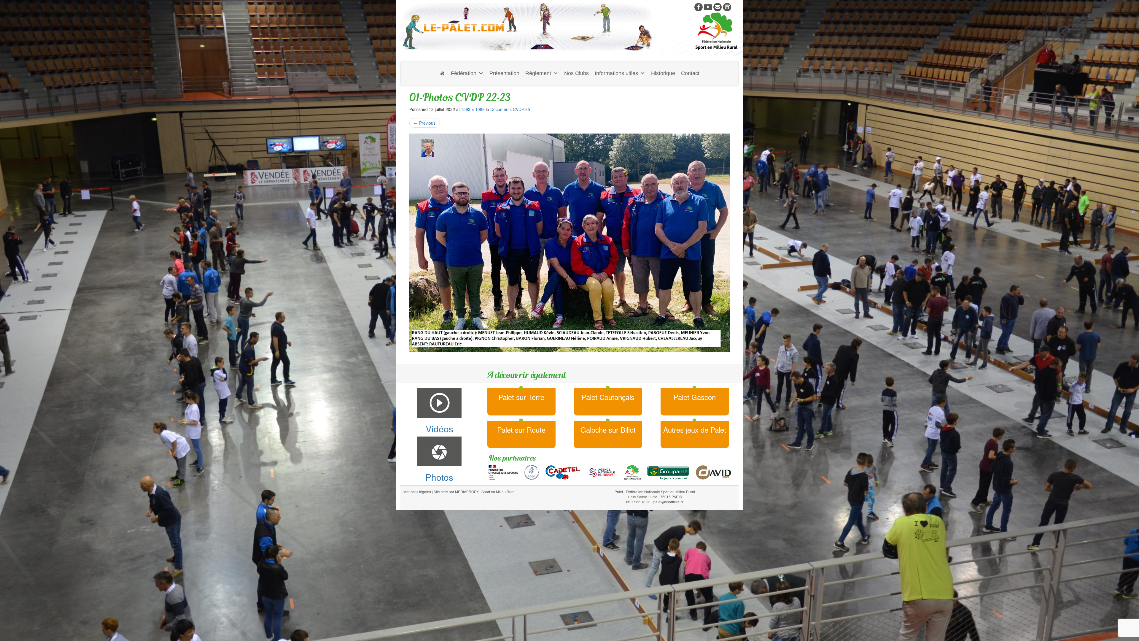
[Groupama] (668, 472)
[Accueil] (442, 73)
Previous (424, 123)
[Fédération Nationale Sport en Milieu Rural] (632, 472)
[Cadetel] (562, 472)
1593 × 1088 (473, 109)
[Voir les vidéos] (708, 6)
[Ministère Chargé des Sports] (503, 472)
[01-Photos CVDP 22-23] (569, 243)
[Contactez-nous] (717, 6)
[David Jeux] (713, 472)
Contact (690, 73)
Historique (663, 73)
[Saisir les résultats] (727, 6)
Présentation (504, 73)
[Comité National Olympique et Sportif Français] (531, 472)
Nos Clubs (576, 73)
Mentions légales (417, 491)
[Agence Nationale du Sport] (602, 472)
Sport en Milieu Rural (498, 491)
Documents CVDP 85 (510, 109)
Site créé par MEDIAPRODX (456, 491)
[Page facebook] (698, 6)
